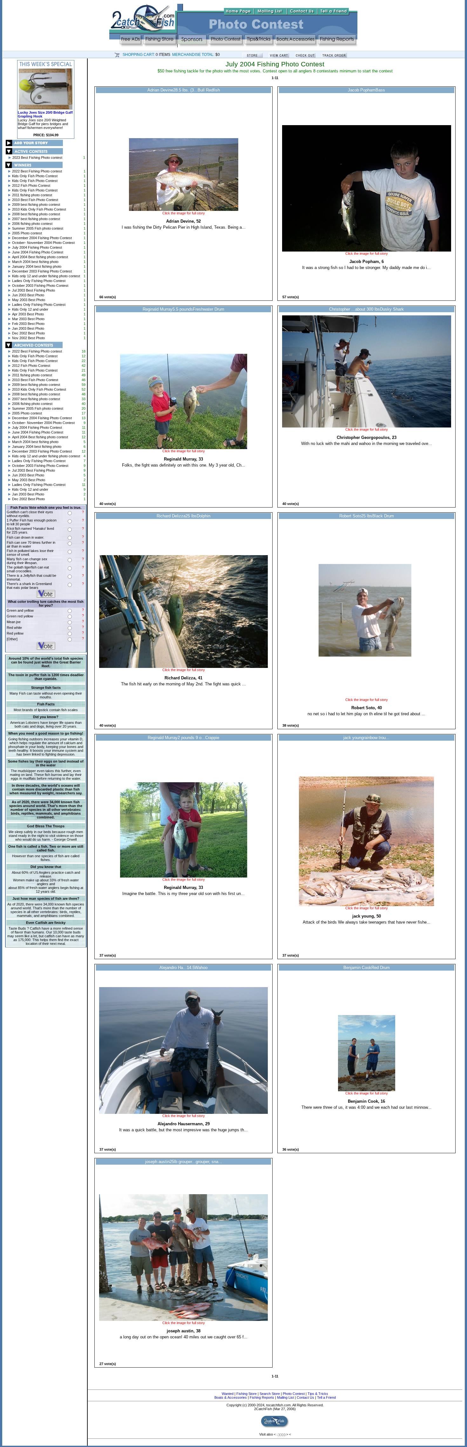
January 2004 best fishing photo (36, 266)
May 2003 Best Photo (28, 300)
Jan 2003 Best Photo (28, 328)
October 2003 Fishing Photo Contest (40, 285)
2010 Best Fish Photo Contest (35, 200)
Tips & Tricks (318, 1394)
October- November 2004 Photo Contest (43, 243)
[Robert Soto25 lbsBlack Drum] (366, 696)
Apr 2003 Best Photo (28, 314)
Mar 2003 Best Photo (28, 319)
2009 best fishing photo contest (36, 204)
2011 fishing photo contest (32, 195)
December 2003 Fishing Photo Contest (42, 271)
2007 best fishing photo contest (36, 219)
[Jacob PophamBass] (366, 250)
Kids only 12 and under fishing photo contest (46, 276)
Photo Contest (294, 1394)
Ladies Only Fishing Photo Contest (38, 281)
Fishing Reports (262, 1397)
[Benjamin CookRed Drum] (366, 1090)
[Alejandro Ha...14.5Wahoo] (183, 1112)
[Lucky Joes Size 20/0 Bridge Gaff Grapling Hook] (45, 109)
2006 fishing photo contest (32, 223)
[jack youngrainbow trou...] (366, 905)
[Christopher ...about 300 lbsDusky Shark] (366, 426)
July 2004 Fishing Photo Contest (37, 247)
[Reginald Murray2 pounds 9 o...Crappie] (183, 876)
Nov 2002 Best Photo (28, 338)
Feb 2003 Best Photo (28, 324)
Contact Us (305, 1397)
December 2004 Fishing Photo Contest (42, 238)
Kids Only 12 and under (30, 309)
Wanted (228, 1394)
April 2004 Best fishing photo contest (40, 257)
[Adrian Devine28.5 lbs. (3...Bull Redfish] (183, 210)
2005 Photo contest (27, 233)
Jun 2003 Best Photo (28, 295)
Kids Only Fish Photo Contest (35, 176)
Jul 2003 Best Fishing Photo (33, 290)
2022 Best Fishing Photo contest (37, 171)
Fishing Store (246, 1394)
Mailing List (285, 1397)
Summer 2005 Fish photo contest (37, 228)
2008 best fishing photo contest (36, 214)
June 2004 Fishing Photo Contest (37, 252)
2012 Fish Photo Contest (31, 185)
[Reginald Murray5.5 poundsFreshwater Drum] (183, 448)
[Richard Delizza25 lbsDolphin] (183, 667)
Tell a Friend (326, 1397)
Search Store (270, 1394)
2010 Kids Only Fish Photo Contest (39, 209)
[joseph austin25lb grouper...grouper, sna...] (183, 1320)
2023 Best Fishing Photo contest (37, 157)
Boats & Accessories (230, 1397)
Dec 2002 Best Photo (28, 333)
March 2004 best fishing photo (35, 262)
